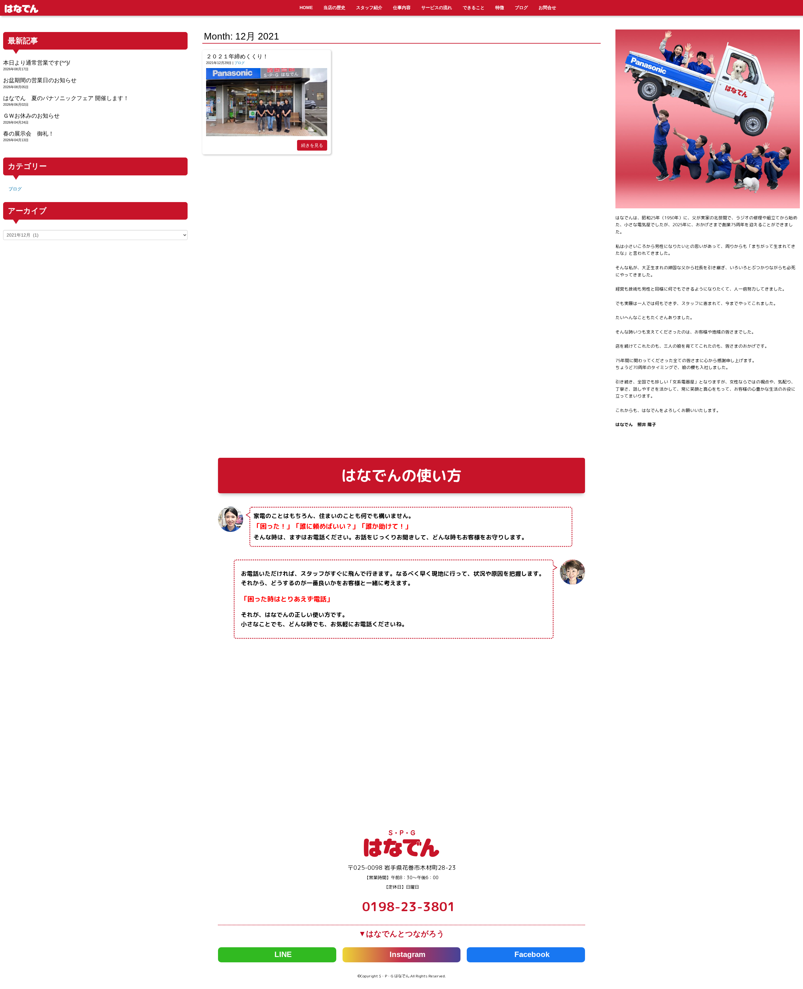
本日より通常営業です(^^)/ (36, 63)
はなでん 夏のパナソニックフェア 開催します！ (66, 98)
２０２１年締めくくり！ (237, 56)
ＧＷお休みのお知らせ (31, 116)
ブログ (239, 63)
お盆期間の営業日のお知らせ (40, 80)
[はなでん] (401, 855)
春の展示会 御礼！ (28, 134)
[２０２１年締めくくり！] (266, 134)
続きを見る (312, 145)
